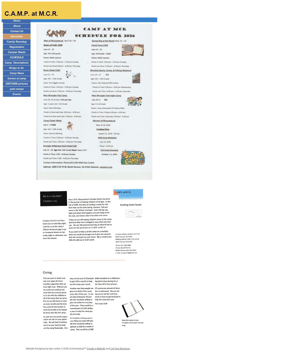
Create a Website (96, 348)
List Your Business (120, 348)
